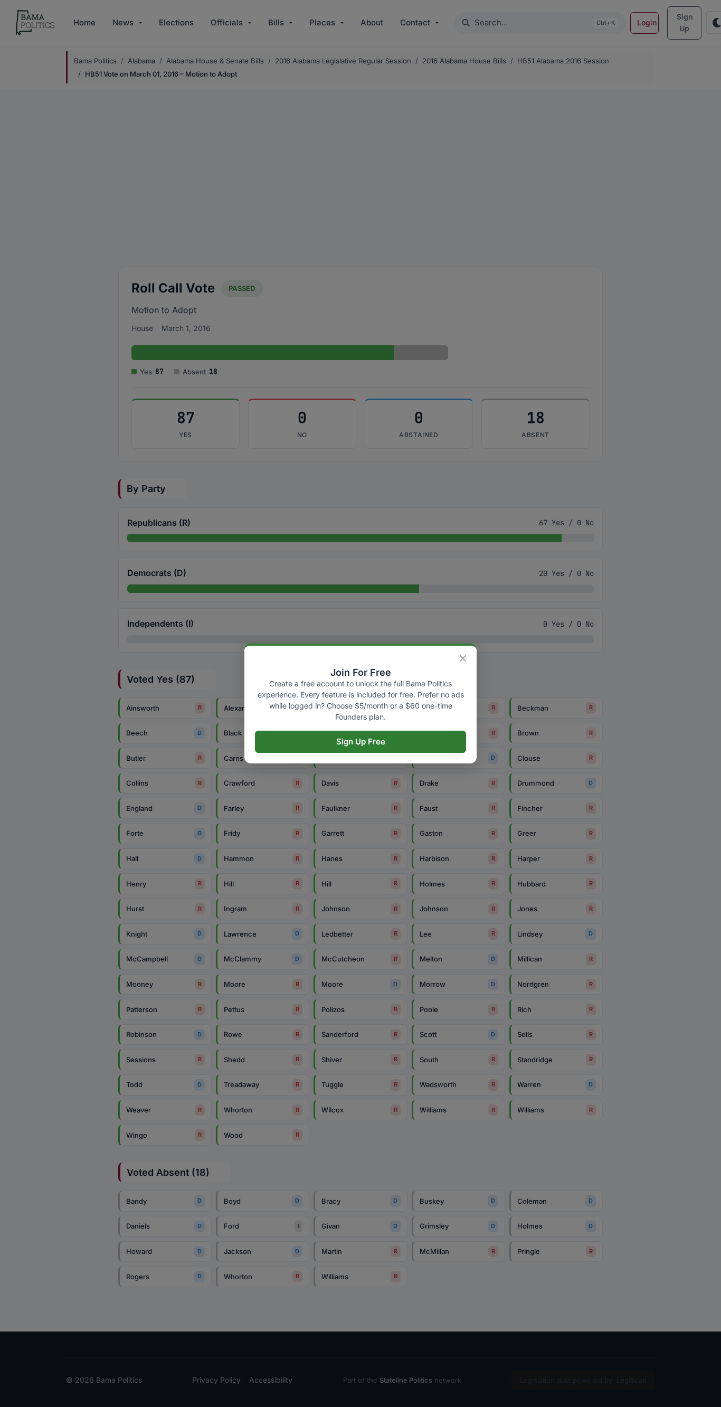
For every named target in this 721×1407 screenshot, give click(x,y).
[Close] (462, 658)
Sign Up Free (360, 741)
